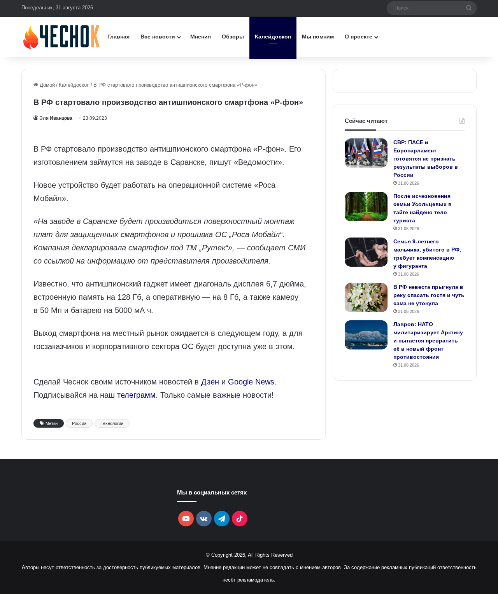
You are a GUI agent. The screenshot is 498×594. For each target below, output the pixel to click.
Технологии (112, 423)
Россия (79, 423)
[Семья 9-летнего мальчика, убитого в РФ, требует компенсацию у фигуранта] (366, 252)
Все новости (157, 36)
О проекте (358, 36)
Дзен (210, 381)
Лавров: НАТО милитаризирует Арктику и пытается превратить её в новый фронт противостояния (428, 340)
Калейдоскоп (273, 36)
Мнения (200, 36)
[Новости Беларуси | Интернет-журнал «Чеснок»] (61, 36)
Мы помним (318, 36)
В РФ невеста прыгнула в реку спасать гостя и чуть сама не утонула (429, 295)
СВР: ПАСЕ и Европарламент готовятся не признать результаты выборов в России (425, 158)
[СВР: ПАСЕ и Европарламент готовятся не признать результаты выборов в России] (366, 153)
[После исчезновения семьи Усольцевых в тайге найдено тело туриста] (366, 206)
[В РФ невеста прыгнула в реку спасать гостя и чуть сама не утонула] (366, 297)
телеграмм (136, 395)
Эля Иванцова (55, 118)
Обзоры (233, 36)
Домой (46, 85)
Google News (251, 381)
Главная (118, 36)
